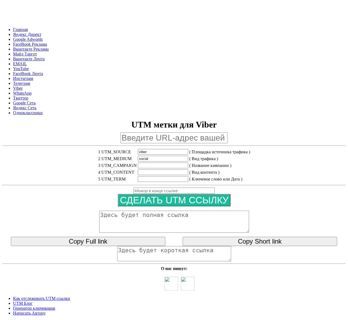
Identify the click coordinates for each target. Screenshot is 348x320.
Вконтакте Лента (29, 59)
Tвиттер (20, 98)
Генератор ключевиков (34, 308)
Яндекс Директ (27, 34)
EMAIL (20, 63)
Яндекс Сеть (24, 107)
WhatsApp (22, 93)
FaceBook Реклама (30, 44)
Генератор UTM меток (66, 15)
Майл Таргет (25, 54)
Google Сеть (24, 103)
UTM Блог (23, 303)
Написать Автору (29, 313)
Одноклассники (28, 112)
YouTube (21, 68)
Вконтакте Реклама (31, 49)
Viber (18, 88)
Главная (20, 29)
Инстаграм (23, 78)
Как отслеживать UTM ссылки (41, 298)
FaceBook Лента (28, 73)
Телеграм (21, 83)
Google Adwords (28, 39)
